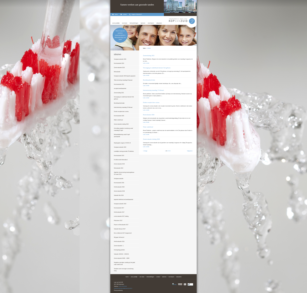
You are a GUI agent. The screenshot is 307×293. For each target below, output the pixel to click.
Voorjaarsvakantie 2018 (120, 203)
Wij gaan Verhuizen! (119, 237)
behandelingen (134, 23)
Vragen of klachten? (137, 14)
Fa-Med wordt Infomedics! (121, 159)
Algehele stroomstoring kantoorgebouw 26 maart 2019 (124, 173)
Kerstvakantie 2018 (119, 182)
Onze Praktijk (116, 23)
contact (125, 14)
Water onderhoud (118, 120)
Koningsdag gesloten (119, 249)
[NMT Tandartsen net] (174, 284)
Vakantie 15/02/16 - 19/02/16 (121, 254)
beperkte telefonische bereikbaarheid (123, 199)
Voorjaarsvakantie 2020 (120, 147)
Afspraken (159, 23)
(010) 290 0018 (123, 286)
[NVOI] (180, 284)
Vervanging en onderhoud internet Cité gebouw (124, 98)
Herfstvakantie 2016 (119, 241)
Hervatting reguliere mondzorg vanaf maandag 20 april (123, 129)
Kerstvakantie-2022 (119, 84)
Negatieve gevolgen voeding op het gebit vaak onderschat (124, 263)
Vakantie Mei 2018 (119, 195)
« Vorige (145, 151)
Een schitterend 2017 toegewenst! (123, 233)
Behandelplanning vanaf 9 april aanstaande (122, 135)
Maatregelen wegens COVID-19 (122, 143)
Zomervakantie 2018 (119, 191)
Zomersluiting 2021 (119, 92)
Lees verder (146, 63)
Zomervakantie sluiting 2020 (121, 124)
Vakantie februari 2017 (120, 229)
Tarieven (143, 23)
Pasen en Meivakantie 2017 (121, 224)
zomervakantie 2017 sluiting (121, 216)
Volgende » (190, 151)
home (116, 14)
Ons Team (124, 23)
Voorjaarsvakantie (118, 178)
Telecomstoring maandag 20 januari (123, 80)
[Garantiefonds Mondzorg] (190, 284)
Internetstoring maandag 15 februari (123, 107)
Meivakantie (117, 71)
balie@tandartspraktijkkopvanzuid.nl (123, 288)
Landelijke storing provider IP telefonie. (124, 151)
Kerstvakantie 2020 (119, 115)
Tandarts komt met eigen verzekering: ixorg (124, 269)
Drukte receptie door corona (121, 111)
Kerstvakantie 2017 (119, 208)
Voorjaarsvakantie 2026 (120, 59)
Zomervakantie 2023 (119, 67)
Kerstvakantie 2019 (119, 155)
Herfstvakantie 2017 (119, 212)
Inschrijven (151, 23)
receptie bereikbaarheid (120, 88)
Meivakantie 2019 (118, 168)
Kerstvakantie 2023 (119, 63)
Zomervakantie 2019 (119, 164)
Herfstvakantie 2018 (119, 187)
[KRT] (185, 284)
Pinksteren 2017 (118, 220)
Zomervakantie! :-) (119, 245)
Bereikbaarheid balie (119, 103)
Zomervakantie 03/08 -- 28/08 (121, 258)
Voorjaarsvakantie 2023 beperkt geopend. (125, 76)
